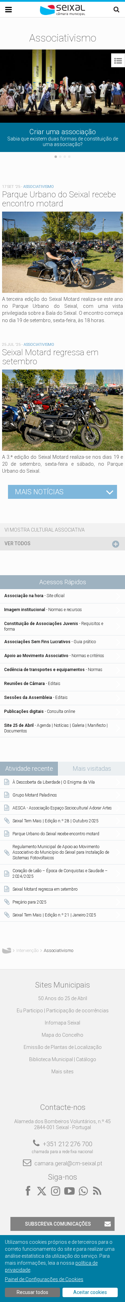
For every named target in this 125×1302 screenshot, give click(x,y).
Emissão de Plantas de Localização (63, 1047)
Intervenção (27, 950)
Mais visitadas (92, 768)
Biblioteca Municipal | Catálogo (62, 1059)
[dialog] (62, 1268)
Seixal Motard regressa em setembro (50, 357)
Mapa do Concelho (62, 1035)
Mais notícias (39, 492)
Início (6, 950)
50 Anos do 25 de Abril (62, 998)
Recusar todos (32, 1292)
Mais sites (62, 1071)
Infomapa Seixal (62, 1023)
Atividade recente (31, 768)
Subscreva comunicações (58, 1224)
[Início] (62, 14)
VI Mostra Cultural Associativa (45, 530)
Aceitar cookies (90, 1292)
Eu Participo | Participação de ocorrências (63, 1010)
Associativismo (38, 186)
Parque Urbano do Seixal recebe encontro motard (59, 199)
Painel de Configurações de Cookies (44, 1279)
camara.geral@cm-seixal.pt (68, 1163)
